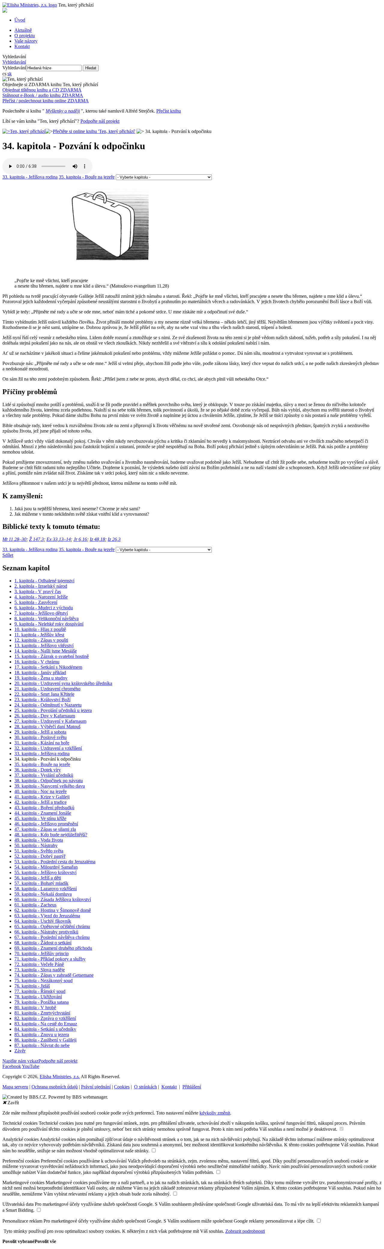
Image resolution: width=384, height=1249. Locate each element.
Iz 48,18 (97, 539)
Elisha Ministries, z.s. (60, 1076)
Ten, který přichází (27, 131)
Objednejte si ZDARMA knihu (50, 84)
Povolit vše (45, 1241)
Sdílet (7, 555)
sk (10, 73)
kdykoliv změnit (215, 1112)
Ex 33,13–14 (58, 539)
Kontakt (169, 1086)
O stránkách (145, 1086)
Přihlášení (191, 1086)
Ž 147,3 (36, 539)
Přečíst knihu (168, 110)
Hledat (90, 68)
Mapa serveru (15, 1086)
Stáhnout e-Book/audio (42, 95)
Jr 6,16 (80, 539)
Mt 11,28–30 (14, 539)
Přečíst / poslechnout (45, 100)
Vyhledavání (14, 56)
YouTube (30, 1066)
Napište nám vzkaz (20, 1060)
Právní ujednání (96, 1086)
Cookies (122, 1086)
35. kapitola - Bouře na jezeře (87, 177)
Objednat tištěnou (42, 89)
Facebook (11, 1066)
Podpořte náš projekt (99, 121)
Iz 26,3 (114, 539)
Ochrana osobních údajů (55, 1086)
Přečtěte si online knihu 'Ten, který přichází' (94, 131)
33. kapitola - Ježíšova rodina (30, 177)
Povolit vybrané (18, 1241)
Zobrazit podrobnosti (245, 1231)
